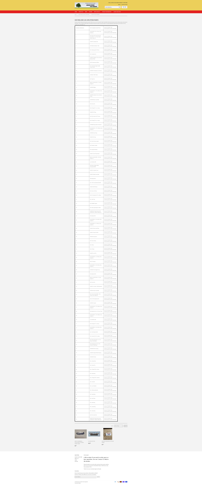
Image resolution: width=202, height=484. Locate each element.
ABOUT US (76, 458)
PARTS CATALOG (97, 11)
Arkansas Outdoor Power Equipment (82, 481)
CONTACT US (81, 11)
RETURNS (90, 11)
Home (75, 14)
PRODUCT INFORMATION (106, 11)
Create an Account (124, 4)
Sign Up (98, 476)
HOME (76, 11)
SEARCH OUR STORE (117, 11)
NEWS (86, 11)
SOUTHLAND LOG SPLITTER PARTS (84, 14)
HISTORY (76, 461)
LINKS (76, 460)
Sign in (119, 4)
